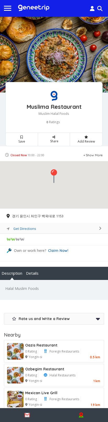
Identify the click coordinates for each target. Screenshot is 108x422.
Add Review (86, 141)
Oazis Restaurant (41, 345)
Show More (94, 155)
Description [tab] (12, 273)
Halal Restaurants (62, 375)
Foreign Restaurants (64, 351)
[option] (54, 55)
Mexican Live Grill (41, 393)
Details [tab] (32, 273)
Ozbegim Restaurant (44, 369)
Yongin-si (35, 357)
